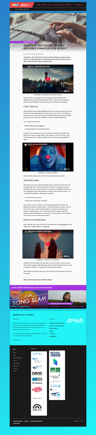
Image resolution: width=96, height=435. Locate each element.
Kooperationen (16, 365)
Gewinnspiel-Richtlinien (17, 357)
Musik (50, 4)
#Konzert (39, 279)
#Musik (50, 279)
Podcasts (44, 4)
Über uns (55, 4)
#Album (26, 279)
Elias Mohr (31, 54)
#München (45, 279)
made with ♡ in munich (78, 421)
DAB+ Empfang (16, 363)
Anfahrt (14, 370)
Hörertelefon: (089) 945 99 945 (36, 421)
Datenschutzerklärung (17, 421)
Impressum (26, 421)
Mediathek (68, 4)
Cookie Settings (16, 423)
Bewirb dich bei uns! (17, 340)
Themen (38, 4)
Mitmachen (61, 4)
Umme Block (63, 224)
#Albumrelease (32, 279)
